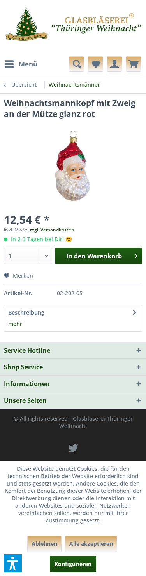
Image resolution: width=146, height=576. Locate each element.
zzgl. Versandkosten (52, 229)
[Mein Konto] (114, 64)
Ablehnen (44, 543)
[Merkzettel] (95, 64)
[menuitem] (20, 64)
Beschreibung (26, 312)
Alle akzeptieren (91, 543)
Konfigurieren (73, 563)
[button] (13, 563)
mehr (15, 323)
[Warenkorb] (133, 64)
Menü (28, 63)
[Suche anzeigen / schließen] (76, 64)
